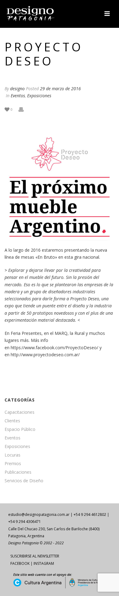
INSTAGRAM (44, 563)
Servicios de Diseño (24, 480)
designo (17, 88)
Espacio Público (20, 429)
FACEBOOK (20, 563)
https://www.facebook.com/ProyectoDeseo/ (54, 347)
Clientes (12, 421)
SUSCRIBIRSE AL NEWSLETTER (34, 556)
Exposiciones (39, 95)
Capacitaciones (19, 412)
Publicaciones (18, 472)
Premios (13, 463)
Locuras (12, 455)
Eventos (18, 95)
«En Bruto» (46, 257)
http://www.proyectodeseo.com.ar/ (45, 354)
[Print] (24, 109)
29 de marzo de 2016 (60, 88)
